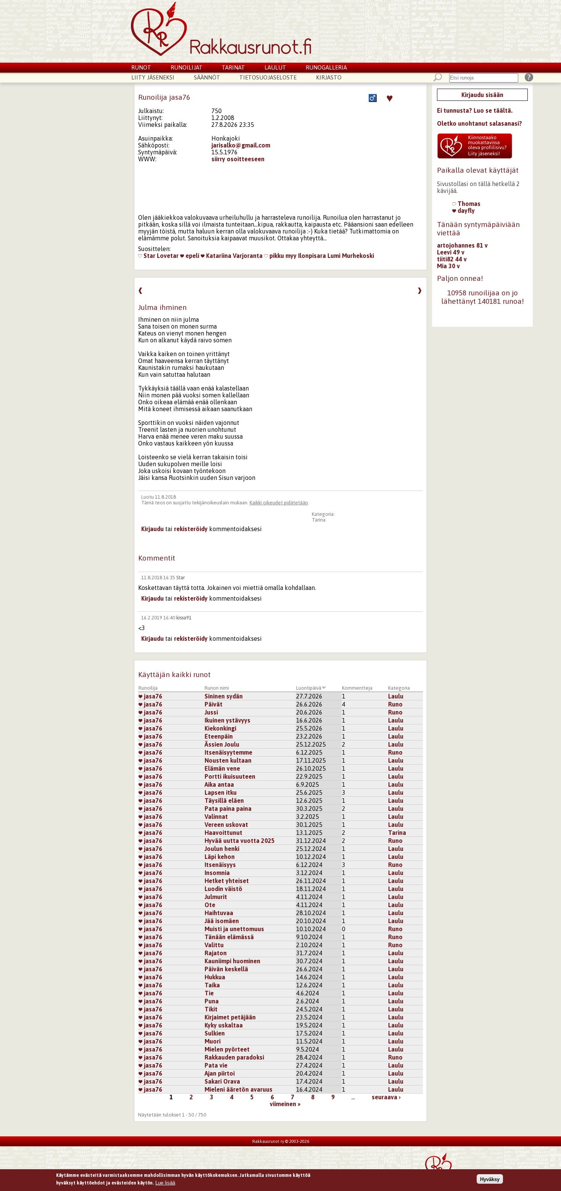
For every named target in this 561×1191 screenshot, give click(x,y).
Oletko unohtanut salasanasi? (479, 123)
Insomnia (217, 872)
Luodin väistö (223, 888)
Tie (209, 993)
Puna (212, 1001)
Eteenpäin (219, 736)
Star (148, 255)
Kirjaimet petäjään (230, 1017)
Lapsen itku (221, 792)
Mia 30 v (448, 266)
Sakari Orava (222, 1081)
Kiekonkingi (220, 728)
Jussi (211, 712)
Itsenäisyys (220, 864)
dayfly (465, 210)
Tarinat (233, 67)
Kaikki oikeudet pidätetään (279, 503)
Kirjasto (329, 77)
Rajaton (216, 953)
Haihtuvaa (219, 912)
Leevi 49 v (450, 252)
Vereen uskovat (226, 824)
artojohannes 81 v (462, 245)
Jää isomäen (222, 920)
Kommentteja (357, 688)
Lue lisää (165, 1182)
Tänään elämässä (229, 936)
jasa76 (152, 696)
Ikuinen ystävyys (227, 720)
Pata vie (216, 1065)
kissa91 (184, 618)
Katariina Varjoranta (234, 255)
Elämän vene (222, 768)
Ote (210, 904)
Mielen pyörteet (227, 1049)
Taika (212, 985)
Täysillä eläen (224, 800)
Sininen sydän (224, 696)
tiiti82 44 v (452, 259)
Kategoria (399, 688)
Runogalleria (326, 67)
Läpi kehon (220, 856)
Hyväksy (490, 1179)
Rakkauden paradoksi (234, 1057)
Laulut (275, 67)
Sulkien (215, 1033)
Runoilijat (187, 67)
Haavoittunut (223, 832)
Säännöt (207, 77)
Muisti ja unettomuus (234, 928)
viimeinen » (285, 1103)
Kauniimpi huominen (232, 961)
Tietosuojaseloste (268, 77)
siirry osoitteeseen (237, 159)
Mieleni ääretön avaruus (238, 1089)
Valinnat (216, 816)
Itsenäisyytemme (228, 752)
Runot (141, 67)
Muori (213, 1041)
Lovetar (168, 255)
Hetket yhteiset (227, 880)
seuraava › (386, 1097)
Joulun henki (222, 848)
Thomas (468, 203)
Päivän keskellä (226, 969)
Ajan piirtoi (220, 1073)
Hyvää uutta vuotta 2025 (240, 840)
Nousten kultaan (228, 760)
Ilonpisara (312, 255)
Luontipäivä (308, 688)
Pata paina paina (228, 808)
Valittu (214, 944)
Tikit (211, 1009)
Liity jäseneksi (152, 77)
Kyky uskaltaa (224, 1025)
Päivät (213, 704)
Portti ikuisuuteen (230, 776)
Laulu (395, 696)
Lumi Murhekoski (350, 255)
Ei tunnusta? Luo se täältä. (475, 110)
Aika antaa (219, 784)
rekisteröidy (191, 528)
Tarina (319, 520)
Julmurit (216, 896)
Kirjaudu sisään (482, 94)
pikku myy (282, 255)
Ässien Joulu (222, 744)
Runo (395, 704)
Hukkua (215, 977)
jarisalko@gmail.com (240, 145)
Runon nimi (217, 688)
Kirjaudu (152, 528)
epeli (191, 255)
